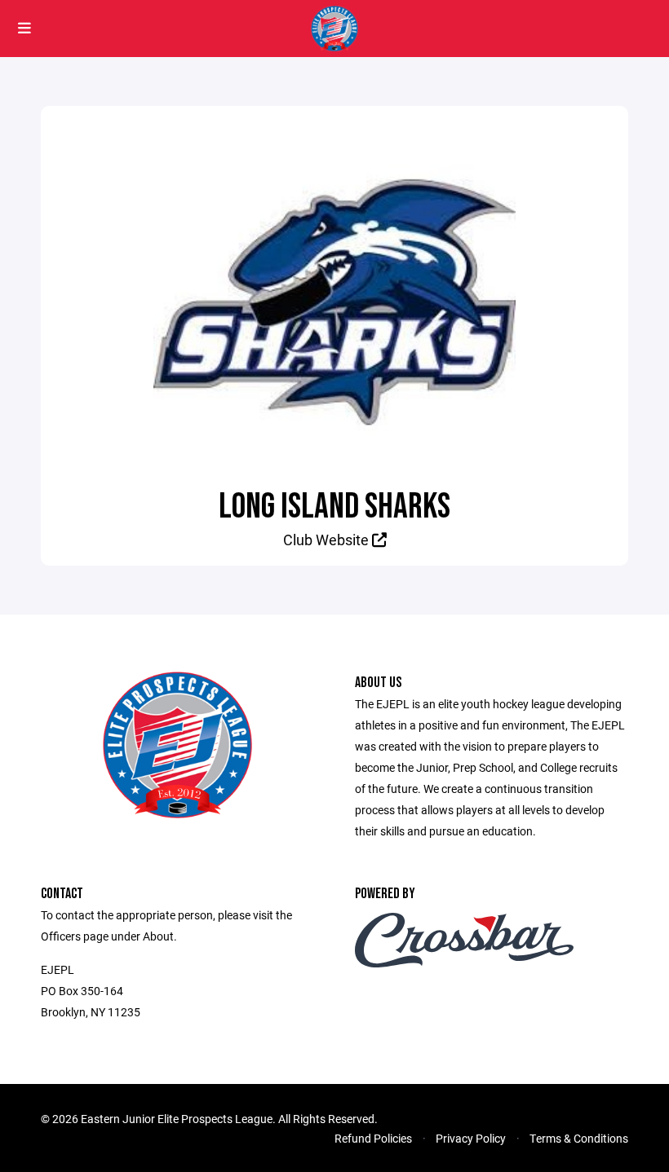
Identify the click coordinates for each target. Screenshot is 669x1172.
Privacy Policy (471, 1138)
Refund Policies (373, 1138)
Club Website (327, 539)
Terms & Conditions (578, 1138)
